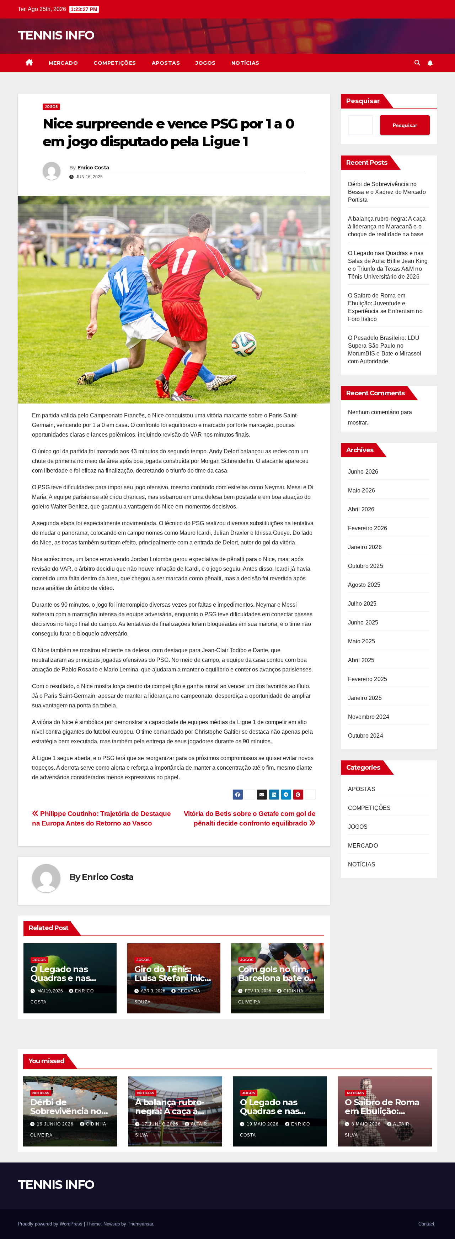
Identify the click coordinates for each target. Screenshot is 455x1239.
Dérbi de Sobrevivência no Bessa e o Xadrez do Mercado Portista (387, 192)
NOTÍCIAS (245, 63)
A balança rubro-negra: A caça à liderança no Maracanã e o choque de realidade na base (387, 226)
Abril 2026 (361, 509)
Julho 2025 (362, 604)
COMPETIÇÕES (114, 63)
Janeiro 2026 (365, 547)
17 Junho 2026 (161, 1124)
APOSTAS (166, 63)
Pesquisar (363, 101)
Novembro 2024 (369, 717)
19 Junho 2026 (56, 1124)
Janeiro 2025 (365, 698)
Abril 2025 (361, 660)
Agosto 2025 (364, 585)
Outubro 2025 (365, 566)
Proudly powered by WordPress (51, 1224)
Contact (426, 1224)
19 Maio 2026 (263, 1124)
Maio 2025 (361, 641)
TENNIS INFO (56, 35)
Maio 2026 (361, 490)
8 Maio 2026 (367, 1124)
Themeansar (140, 1224)
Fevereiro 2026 (367, 528)
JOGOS (206, 63)
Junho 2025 (363, 623)
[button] (417, 63)
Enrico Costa (93, 167)
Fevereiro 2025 (367, 679)
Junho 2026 (363, 472)
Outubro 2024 (365, 736)
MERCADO (63, 63)
